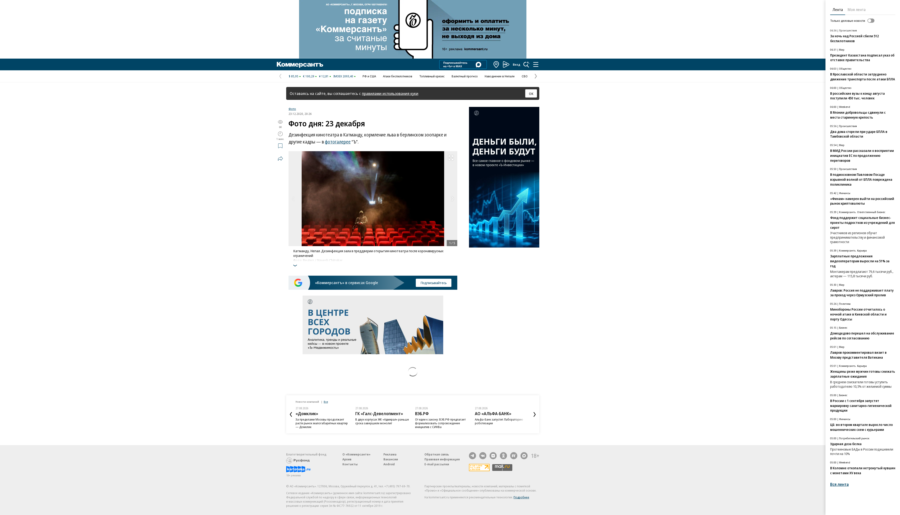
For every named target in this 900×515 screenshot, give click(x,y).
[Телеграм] (472, 455)
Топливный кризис (432, 76)
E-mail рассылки (436, 464)
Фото (292, 109)
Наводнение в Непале (500, 76)
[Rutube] (513, 455)
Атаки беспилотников (397, 76)
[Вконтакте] (482, 455)
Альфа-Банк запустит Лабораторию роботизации (499, 421)
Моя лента (857, 9)
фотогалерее (338, 142)
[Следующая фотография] (452, 198)
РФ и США (369, 76)
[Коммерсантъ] (300, 64)
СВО (525, 76)
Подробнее (521, 497)
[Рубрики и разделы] (535, 64)
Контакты (350, 464)
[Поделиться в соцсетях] (280, 158)
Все (326, 401)
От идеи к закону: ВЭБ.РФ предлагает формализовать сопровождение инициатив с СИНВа (440, 423)
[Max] (524, 455)
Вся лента (839, 484)
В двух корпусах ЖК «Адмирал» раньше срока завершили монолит (382, 421)
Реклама (390, 454)
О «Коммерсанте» (356, 454)
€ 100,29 (308, 76)
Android (389, 464)
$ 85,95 (293, 76)
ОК (531, 93)
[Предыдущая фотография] (293, 198)
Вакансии (390, 459)
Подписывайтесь (433, 282)
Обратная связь (436, 454)
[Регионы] (496, 64)
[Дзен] (493, 455)
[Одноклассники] (503, 455)
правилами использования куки (390, 93)
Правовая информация (442, 459)
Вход (516, 64)
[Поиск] (526, 64)
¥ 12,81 (324, 76)
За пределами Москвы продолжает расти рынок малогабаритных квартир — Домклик (322, 423)
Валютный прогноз (465, 76)
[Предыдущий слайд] (291, 414)
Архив (346, 459)
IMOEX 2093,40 (343, 76)
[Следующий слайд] (534, 414)
